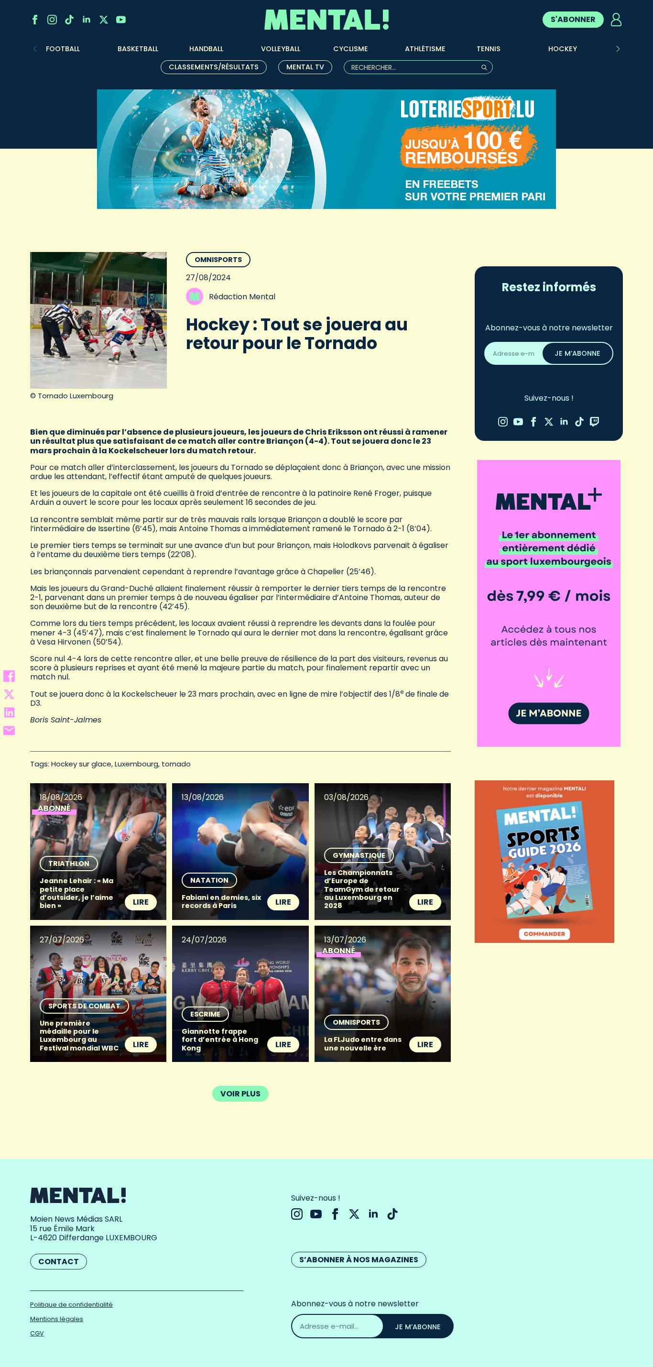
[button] (618, 49)
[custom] (69, 19)
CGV (37, 1333)
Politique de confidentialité (71, 1305)
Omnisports (218, 259)
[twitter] (104, 19)
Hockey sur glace (81, 764)
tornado (176, 764)
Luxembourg (136, 764)
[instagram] (52, 19)
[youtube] (121, 19)
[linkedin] (86, 19)
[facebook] (35, 19)
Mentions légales (56, 1319)
